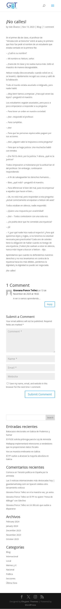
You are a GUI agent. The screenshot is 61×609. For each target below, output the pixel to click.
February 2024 (12, 521)
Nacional (10, 569)
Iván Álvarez (14, 26)
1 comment (48, 26)
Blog (39, 26)
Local (8, 561)
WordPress (30, 605)
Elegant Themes (29, 601)
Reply (49, 304)
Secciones (10, 578)
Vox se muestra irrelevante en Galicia (23, 451)
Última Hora (11, 583)
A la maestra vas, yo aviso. (42, 492)
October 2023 (12, 539)
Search (50, 417)
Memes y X (11, 565)
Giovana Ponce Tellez (25, 290)
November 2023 (13, 534)
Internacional (12, 556)
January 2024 (12, 526)
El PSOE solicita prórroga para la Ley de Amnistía (28, 439)
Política (9, 574)
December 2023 (13, 530)
